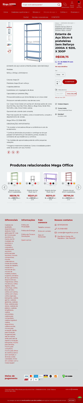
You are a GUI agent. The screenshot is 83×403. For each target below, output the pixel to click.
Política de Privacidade (25, 226)
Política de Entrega (28, 230)
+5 (14, 185)
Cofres (63, 12)
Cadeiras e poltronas (19, 12)
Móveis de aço (50, 12)
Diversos (74, 12)
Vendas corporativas (40, 17)
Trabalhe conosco (44, 227)
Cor (56, 70)
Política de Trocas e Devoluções (28, 235)
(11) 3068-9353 (62, 229)
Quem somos (26, 240)
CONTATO (56, 17)
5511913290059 (62, 225)
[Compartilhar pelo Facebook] (9, 153)
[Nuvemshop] (71, 389)
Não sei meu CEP (60, 97)
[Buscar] (59, 4)
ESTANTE (58, 25)
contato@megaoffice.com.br (67, 232)
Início (6, 12)
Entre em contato (44, 231)
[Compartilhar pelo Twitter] (13, 153)
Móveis (36, 12)
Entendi (72, 400)
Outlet (26, 17)
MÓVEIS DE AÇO (67, 23)
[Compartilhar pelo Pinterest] (17, 153)
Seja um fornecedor (42, 236)
